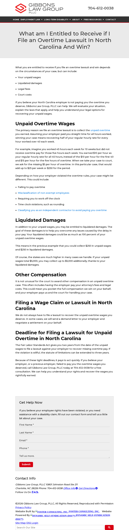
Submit (26, 464)
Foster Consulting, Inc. (84, 511)
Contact (111, 19)
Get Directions (86, 488)
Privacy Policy (23, 507)
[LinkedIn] (35, 492)
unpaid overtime (100, 130)
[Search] (109, 527)
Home (16, 19)
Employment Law (31, 19)
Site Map (20, 523)
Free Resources (93, 19)
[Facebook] (33, 492)
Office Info (69, 488)
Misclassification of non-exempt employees (43, 193)
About (76, 19)
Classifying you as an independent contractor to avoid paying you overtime (62, 210)
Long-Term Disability (56, 19)
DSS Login (32, 523)
